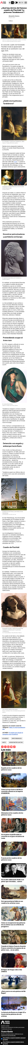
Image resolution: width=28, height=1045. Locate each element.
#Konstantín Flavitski (16, 742)
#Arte (4, 742)
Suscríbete (7, 1031)
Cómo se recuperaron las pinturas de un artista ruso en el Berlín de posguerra (13, 924)
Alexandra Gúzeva (14, 16)
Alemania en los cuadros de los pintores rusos (12, 814)
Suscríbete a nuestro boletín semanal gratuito (14, 1038)
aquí (15, 161)
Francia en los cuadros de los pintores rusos (11, 859)
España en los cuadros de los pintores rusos (11, 769)
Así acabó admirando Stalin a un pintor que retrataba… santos (12, 880)
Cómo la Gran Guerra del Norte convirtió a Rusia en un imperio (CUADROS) (12, 791)
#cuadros (5, 738)
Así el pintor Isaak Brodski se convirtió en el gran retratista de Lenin (12, 836)
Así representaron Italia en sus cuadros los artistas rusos (12, 902)
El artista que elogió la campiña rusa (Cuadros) (12, 733)
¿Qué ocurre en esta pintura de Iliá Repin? (13, 992)
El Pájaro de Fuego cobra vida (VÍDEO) (11, 970)
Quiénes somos (5, 1025)
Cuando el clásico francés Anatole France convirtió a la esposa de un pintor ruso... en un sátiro (13, 948)
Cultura (11, 20)
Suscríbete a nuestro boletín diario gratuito (13, 1043)
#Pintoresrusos (17, 738)
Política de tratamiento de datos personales (12, 1027)
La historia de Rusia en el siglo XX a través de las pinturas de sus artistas (13, 1014)
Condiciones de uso (6, 1029)
